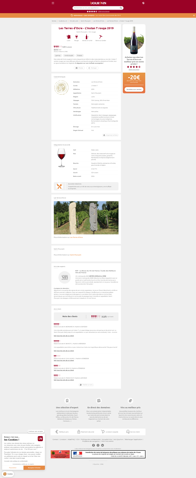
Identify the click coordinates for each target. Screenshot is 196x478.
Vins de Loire (74, 21)
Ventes (54, 21)
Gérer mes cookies (107, 441)
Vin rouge (92, 32)
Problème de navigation (91, 441)
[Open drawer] (53, 3)
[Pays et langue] (143, 3)
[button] (8, 474)
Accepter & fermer (34, 468)
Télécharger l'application (133, 439)
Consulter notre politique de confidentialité (16, 461)
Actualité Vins (107, 439)
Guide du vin (63, 21)
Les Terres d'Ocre (98, 21)
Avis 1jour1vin (118, 439)
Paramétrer (12, 468)
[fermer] (194, 15)
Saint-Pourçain (86, 21)
